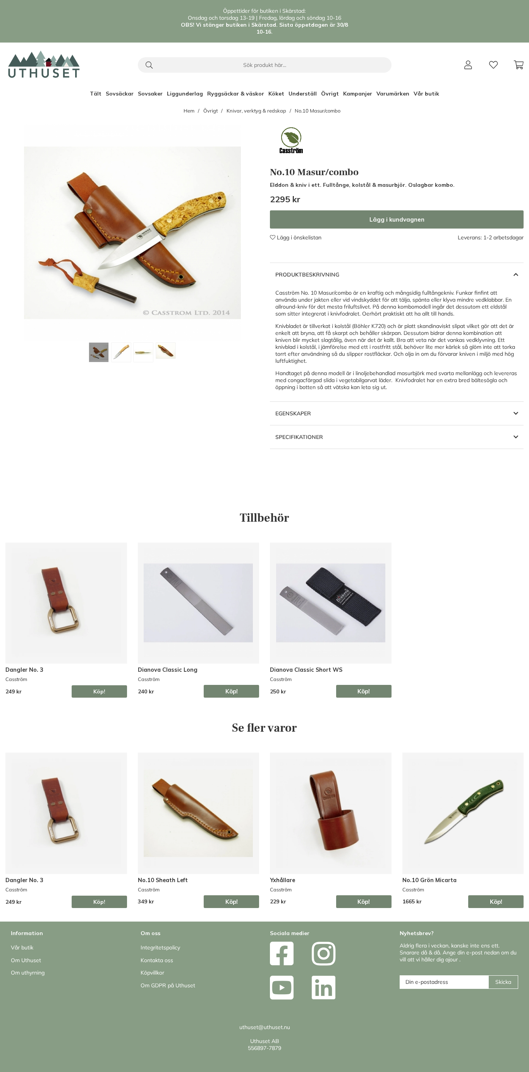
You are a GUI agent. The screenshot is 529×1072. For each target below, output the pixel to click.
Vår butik (426, 93)
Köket (276, 93)
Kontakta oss (157, 960)
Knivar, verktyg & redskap (256, 111)
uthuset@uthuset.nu (264, 1027)
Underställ (303, 93)
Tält (95, 93)
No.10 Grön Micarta (429, 880)
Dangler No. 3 (24, 669)
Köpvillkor (152, 972)
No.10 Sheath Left (163, 880)
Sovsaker (150, 93)
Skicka (503, 981)
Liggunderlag (185, 93)
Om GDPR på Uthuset (168, 985)
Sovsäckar (120, 93)
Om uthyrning (28, 972)
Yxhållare (282, 880)
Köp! (99, 691)
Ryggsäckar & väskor (235, 93)
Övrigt (330, 93)
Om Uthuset (26, 960)
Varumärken (392, 93)
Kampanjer (357, 93)
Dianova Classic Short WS (306, 669)
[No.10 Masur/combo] (99, 352)
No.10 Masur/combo (317, 111)
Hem (189, 111)
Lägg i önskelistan (298, 237)
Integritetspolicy (160, 947)
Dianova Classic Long (168, 669)
